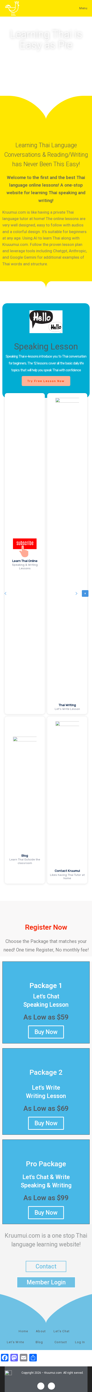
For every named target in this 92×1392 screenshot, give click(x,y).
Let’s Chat (62, 1331)
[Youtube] (51, 1386)
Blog (24, 855)
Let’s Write (16, 1342)
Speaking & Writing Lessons (25, 566)
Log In (80, 1342)
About (41, 1331)
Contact (60, 1342)
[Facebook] (40, 1386)
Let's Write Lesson (67, 709)
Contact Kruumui (67, 871)
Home (23, 1331)
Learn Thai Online (25, 561)
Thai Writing (67, 705)
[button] (5, 593)
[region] (46, 593)
